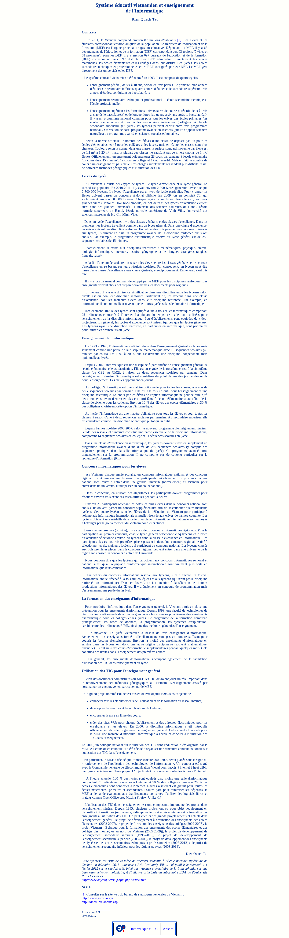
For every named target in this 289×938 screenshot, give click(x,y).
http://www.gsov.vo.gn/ (97, 898)
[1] (179, 40)
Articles (168, 929)
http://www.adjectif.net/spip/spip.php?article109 (114, 880)
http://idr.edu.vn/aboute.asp (100, 902)
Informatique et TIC (144, 929)
